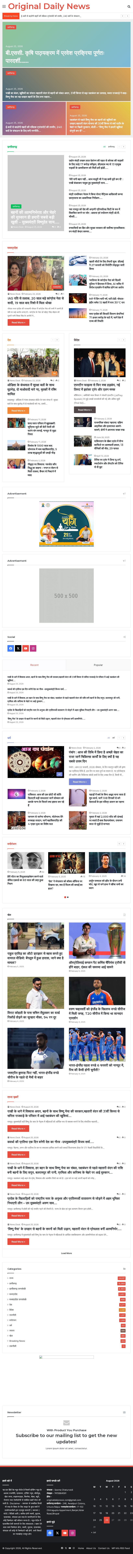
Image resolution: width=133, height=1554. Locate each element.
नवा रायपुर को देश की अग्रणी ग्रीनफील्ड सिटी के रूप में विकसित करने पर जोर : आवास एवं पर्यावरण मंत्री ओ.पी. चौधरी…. (94, 213)
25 (100, 1520)
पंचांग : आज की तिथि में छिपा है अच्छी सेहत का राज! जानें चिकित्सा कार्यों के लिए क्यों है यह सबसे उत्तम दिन (96, 756)
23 (131, 1513)
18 (100, 1513)
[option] (66, 78)
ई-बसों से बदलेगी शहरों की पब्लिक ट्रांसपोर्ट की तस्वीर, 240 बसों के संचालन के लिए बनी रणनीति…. (59, 16)
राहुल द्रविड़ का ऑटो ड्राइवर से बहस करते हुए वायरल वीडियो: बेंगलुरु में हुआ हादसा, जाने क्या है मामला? (35, 958)
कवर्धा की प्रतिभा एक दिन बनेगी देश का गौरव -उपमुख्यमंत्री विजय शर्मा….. (36, 689)
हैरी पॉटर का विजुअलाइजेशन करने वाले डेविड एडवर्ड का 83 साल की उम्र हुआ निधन (25, 880)
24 (94, 1520)
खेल (11, 1335)
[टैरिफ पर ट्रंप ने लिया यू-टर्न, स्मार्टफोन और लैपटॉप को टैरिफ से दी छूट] (83, 459)
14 (119, 1506)
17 (94, 1513)
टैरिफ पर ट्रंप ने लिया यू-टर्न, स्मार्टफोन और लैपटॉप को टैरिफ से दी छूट (108, 463)
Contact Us (103, 1548)
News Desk (18, 227)
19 (107, 1513)
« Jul (93, 1532)
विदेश (11, 1310)
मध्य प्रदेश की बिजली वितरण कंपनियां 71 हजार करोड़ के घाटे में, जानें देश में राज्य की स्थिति (106, 317)
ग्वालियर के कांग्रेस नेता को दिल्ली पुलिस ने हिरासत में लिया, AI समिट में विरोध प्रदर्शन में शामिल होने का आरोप (106, 284)
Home (81, 1548)
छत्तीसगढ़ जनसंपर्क (17, 1288)
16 (131, 1506)
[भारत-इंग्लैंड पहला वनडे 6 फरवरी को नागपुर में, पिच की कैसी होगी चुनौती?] (97, 1044)
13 (113, 1506)
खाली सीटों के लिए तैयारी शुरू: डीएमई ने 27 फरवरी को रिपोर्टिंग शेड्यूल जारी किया (106, 265)
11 (101, 1506)
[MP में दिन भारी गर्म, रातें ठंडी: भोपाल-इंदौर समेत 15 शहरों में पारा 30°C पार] (78, 298)
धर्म (113, 738)
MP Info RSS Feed (121, 1548)
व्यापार (11, 1330)
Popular (98, 664)
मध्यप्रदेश (13, 1294)
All (104, 146)
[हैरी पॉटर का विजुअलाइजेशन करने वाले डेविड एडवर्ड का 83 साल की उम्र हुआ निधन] (25, 860)
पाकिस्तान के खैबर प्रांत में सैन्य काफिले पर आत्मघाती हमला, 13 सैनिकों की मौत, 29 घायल (108, 445)
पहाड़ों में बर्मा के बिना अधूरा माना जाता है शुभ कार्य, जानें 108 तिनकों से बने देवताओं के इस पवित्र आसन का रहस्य (107, 798)
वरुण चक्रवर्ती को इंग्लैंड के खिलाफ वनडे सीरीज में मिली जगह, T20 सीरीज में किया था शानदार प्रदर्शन (97, 1013)
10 (94, 1506)
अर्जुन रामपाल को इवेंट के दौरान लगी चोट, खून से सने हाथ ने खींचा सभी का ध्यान (106, 884)
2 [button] (67, 897)
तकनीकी (12, 1346)
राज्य (11, 1278)
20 (113, 1513)
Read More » (18, 322)
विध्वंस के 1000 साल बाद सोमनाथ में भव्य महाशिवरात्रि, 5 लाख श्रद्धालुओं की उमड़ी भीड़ (42, 449)
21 (119, 1513)
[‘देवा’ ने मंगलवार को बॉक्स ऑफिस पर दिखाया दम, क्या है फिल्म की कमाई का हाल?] (66, 862)
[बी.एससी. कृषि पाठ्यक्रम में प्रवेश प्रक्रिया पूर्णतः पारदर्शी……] (66, 44)
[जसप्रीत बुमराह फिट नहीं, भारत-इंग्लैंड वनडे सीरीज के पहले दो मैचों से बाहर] (35, 1048)
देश (10, 1304)
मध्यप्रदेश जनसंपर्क (17, 1299)
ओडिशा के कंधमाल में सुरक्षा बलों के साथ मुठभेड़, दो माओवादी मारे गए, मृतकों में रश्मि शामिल (31, 389)
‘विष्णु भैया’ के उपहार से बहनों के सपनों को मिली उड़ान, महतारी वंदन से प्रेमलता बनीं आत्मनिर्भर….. (46, 718)
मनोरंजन (12, 1320)
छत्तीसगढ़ (10, 27)
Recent (34, 664)
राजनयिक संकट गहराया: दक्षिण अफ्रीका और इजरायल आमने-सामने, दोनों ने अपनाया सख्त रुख (109, 426)
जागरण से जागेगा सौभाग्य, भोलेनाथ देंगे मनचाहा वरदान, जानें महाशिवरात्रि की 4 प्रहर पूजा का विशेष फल (45, 820)
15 (125, 1506)
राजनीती (12, 1315)
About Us (91, 1548)
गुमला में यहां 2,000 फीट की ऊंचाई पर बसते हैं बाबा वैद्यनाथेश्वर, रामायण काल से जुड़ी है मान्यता (106, 820)
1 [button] (65, 897)
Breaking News (17, 1341)
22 (125, 1513)
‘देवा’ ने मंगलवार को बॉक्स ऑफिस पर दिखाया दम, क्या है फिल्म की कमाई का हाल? (65, 885)
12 (107, 1506)
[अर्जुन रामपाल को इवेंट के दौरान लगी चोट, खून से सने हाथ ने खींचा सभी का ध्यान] (107, 862)
